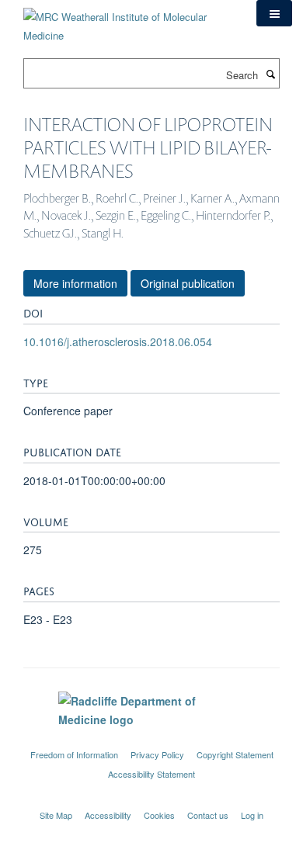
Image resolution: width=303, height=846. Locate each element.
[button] (274, 13)
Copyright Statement (235, 754)
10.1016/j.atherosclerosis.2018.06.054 (117, 341)
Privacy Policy (157, 754)
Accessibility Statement (151, 774)
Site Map (56, 815)
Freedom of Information (74, 754)
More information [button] (75, 283)
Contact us (207, 815)
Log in (252, 815)
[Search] (270, 73)
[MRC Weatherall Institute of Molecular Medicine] (128, 20)
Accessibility (108, 815)
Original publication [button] (188, 283)
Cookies (159, 815)
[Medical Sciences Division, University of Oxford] (151, 740)
